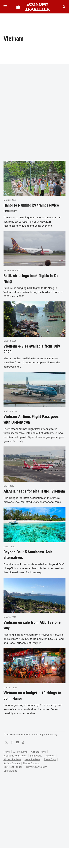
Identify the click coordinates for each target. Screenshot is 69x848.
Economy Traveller (37, 7)
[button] (5, 6)
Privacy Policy (50, 734)
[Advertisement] (34, 120)
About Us (36, 734)
